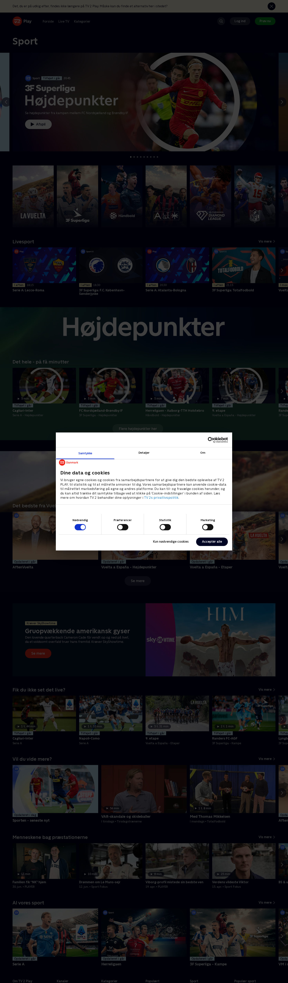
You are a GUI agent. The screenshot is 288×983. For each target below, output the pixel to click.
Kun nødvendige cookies (171, 541)
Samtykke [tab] (85, 453)
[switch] (122, 527)
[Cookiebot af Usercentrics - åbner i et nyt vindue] (211, 440)
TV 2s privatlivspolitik (161, 498)
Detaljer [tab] (144, 452)
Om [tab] (202, 452)
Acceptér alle (212, 541)
